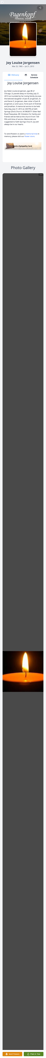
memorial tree (31, 134)
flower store (29, 136)
